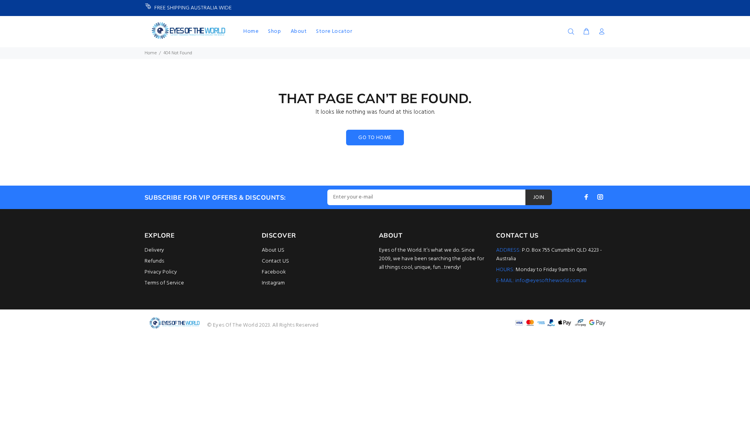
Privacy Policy (161, 272)
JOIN (539, 197)
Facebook (274, 272)
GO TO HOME (374, 137)
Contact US (275, 261)
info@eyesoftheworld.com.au (550, 280)
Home (151, 53)
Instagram (273, 283)
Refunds (154, 261)
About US (273, 250)
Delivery (154, 250)
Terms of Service (164, 283)
